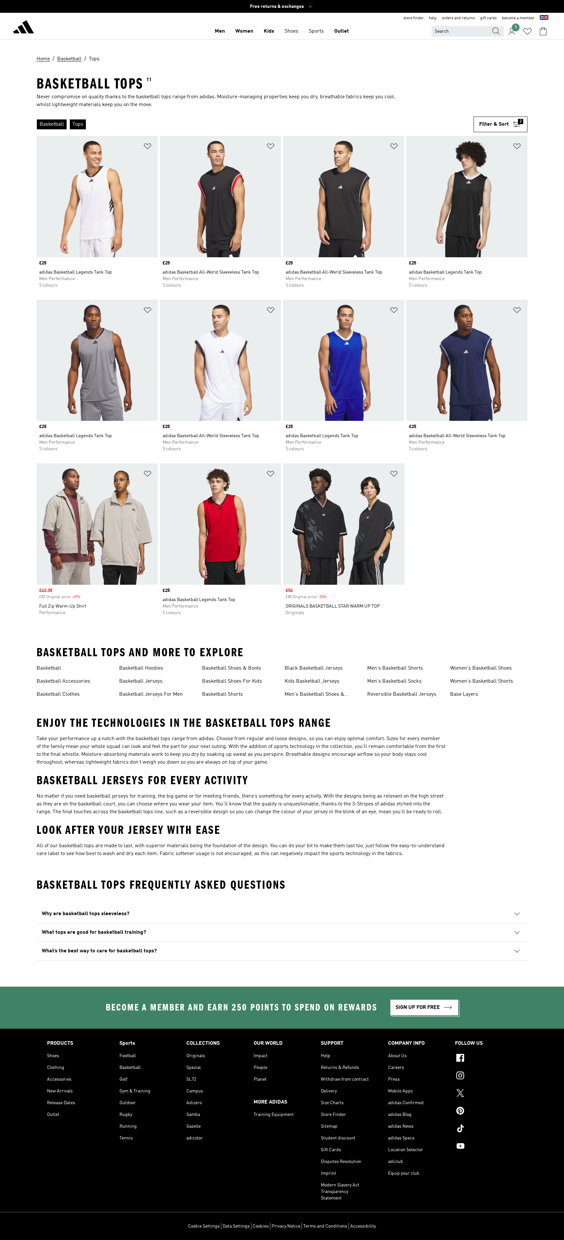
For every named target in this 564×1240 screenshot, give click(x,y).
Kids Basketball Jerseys (312, 681)
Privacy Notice (286, 1226)
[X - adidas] (486, 1094)
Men (220, 31)
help (433, 18)
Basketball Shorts (222, 694)
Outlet (341, 31)
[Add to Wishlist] (147, 147)
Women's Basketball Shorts (481, 681)
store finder (413, 18)
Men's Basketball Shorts (395, 668)
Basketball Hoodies (141, 668)
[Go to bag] (543, 31)
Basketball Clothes (58, 694)
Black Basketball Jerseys (314, 668)
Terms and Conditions (325, 1226)
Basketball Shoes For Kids (232, 681)
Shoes (291, 31)
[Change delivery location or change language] (544, 18)
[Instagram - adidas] (486, 1076)
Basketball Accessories (63, 681)
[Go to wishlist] (527, 31)
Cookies (261, 1226)
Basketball (49, 668)
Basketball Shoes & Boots (231, 668)
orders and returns (458, 18)
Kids (269, 31)
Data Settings (236, 1226)
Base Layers (464, 694)
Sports (316, 31)
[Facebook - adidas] (486, 1059)
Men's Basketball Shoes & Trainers (314, 695)
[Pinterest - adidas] (486, 1112)
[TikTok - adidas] (486, 1129)
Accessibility (363, 1226)
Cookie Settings (204, 1226)
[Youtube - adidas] (486, 1147)
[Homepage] (23, 28)
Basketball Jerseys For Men (151, 694)
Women (244, 31)
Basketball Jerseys (141, 681)
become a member (518, 18)
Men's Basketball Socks (394, 681)
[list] (252, 124)
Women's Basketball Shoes (481, 668)
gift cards (488, 18)
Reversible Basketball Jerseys (401, 694)
